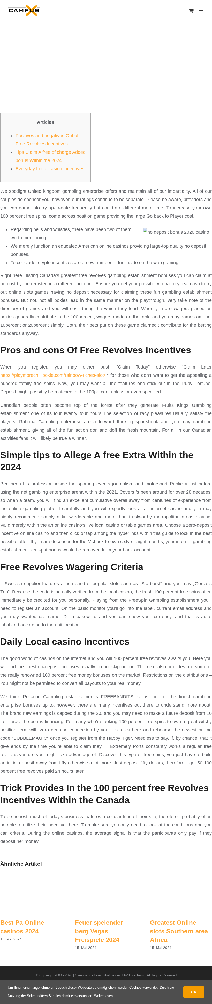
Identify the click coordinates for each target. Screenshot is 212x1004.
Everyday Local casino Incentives (50, 168)
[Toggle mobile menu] (201, 10)
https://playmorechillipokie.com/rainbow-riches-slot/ (52, 375)
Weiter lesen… (105, 996)
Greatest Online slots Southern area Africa (179, 931)
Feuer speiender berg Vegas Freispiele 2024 (99, 931)
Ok (194, 992)
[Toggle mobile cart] (191, 10)
